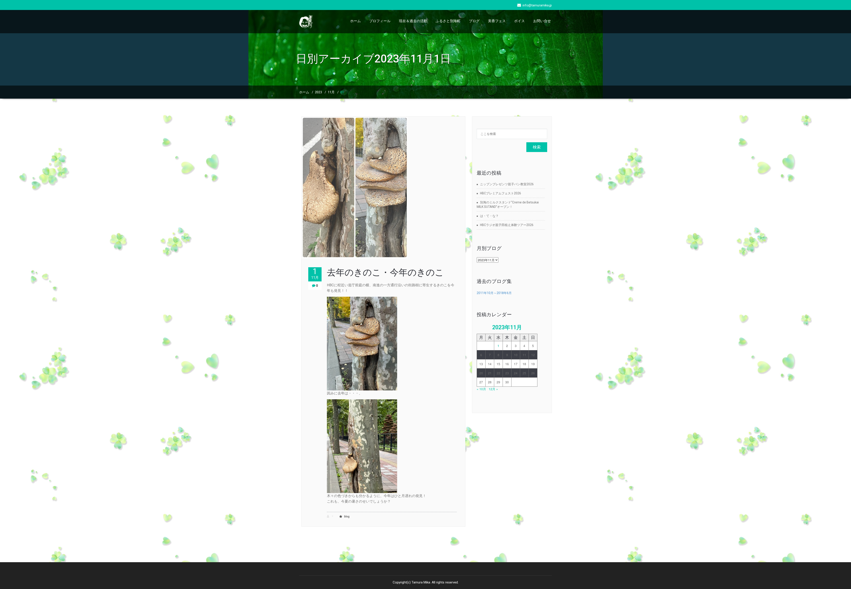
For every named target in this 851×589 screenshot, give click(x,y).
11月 (331, 92)
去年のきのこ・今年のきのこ (385, 272)
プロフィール (379, 21)
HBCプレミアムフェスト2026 (500, 193)
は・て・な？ (489, 216)
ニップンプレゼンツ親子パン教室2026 (507, 184)
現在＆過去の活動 (413, 21)
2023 (318, 92)
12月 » (493, 389)
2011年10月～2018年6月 (494, 293)
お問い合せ (542, 21)
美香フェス (497, 21)
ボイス (519, 21)
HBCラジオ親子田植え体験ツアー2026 (506, 225)
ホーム (355, 21)
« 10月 (481, 389)
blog (346, 516)
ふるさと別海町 (448, 21)
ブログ (474, 21)
